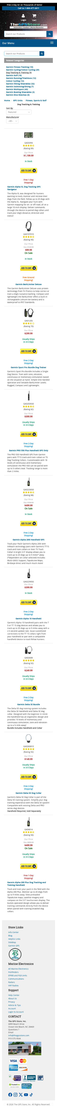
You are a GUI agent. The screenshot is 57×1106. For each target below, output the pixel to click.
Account (12, 1008)
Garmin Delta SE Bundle (28, 704)
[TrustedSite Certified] (14, 1085)
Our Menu (8, 43)
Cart (34, 20)
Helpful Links (14, 939)
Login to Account (16, 1012)
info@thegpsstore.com (18, 1035)
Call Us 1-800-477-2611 (28, 8)
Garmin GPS (13, 945)
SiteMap (12, 942)
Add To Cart (29, 170)
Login (23, 20)
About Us (12, 998)
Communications (16, 978)
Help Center (13, 995)
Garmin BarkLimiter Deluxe (28, 284)
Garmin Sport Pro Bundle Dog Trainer (28, 367)
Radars (11, 982)
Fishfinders (13, 972)
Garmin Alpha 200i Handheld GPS (28, 539)
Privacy (11, 1001)
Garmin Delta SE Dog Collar (28, 793)
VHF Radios (13, 985)
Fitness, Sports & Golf (36, 100)
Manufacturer (12, 117)
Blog (10, 935)
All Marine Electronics (18, 968)
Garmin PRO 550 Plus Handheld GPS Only (28, 450)
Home (7, 100)
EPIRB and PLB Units (17, 975)
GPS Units (18, 100)
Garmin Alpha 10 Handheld (28, 618)
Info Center (13, 932)
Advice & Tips (14, 1005)
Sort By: (9, 108)
